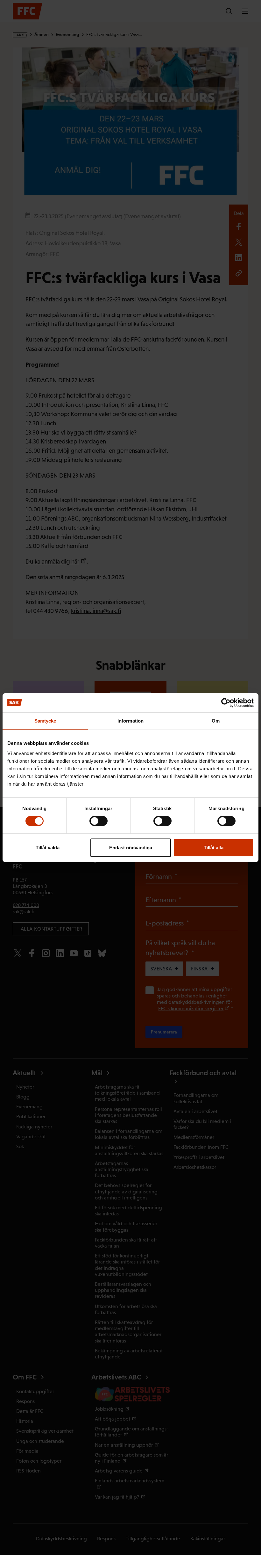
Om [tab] (216, 720)
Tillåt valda (48, 847)
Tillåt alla (213, 847)
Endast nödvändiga (130, 847)
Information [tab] (130, 720)
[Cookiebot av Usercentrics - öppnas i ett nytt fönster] (226, 702)
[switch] (98, 821)
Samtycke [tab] (45, 720)
